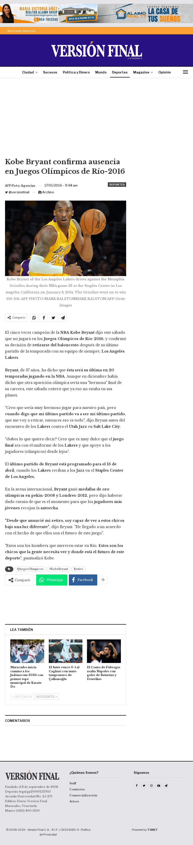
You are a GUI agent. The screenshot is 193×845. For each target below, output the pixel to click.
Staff (72, 783)
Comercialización (83, 795)
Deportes (120, 72)
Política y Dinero (76, 72)
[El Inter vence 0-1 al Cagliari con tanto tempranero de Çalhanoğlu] (66, 651)
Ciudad (28, 72)
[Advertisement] (96, 119)
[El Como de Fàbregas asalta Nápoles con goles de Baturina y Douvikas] (104, 651)
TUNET (152, 829)
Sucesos (50, 72)
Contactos (77, 789)
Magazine (141, 72)
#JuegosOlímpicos (30, 569)
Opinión (164, 72)
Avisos (74, 801)
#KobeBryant (58, 569)
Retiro (78, 569)
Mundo (101, 72)
